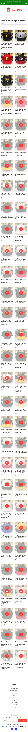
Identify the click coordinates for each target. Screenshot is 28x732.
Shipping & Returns (14, 690)
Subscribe (22, 720)
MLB (14, 698)
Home (2, 17)
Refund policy (14, 704)
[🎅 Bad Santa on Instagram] (14, 710)
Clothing (14, 693)
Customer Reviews (14, 688)
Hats (14, 692)
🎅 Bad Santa (18, 724)
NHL (14, 700)
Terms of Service (14, 702)
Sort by (2, 23)
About (14, 686)
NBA (14, 697)
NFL (14, 695)
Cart (26, 3)
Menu (4, 3)
